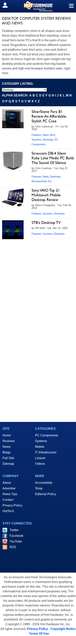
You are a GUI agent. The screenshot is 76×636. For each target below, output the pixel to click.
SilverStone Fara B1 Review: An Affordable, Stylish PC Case (49, 116)
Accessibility (43, 482)
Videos (40, 463)
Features (37, 134)
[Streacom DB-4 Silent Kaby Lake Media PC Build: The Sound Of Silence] (13, 161)
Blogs (7, 452)
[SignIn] (7, 5)
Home (7, 435)
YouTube (16, 541)
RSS (13, 547)
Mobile (39, 446)
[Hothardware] (38, 6)
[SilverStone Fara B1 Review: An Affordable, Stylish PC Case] (13, 118)
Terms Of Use (39, 633)
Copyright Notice (63, 629)
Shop (38, 488)
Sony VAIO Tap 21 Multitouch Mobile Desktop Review (46, 195)
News (46, 134)
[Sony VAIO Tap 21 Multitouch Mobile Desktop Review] (13, 197)
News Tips (10, 494)
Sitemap (8, 463)
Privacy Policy (12, 505)
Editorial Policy (45, 494)
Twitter (14, 530)
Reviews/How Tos (42, 181)
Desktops (48, 139)
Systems (37, 139)
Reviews (9, 441)
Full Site (8, 458)
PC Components (46, 435)
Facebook (16, 535)
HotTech (8, 511)
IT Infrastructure (46, 452)
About (7, 482)
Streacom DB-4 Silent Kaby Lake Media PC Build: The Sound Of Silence (53, 158)
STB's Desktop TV (46, 222)
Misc (53, 134)
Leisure (40, 458)
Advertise (9, 488)
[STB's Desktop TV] (13, 229)
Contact (8, 499)
